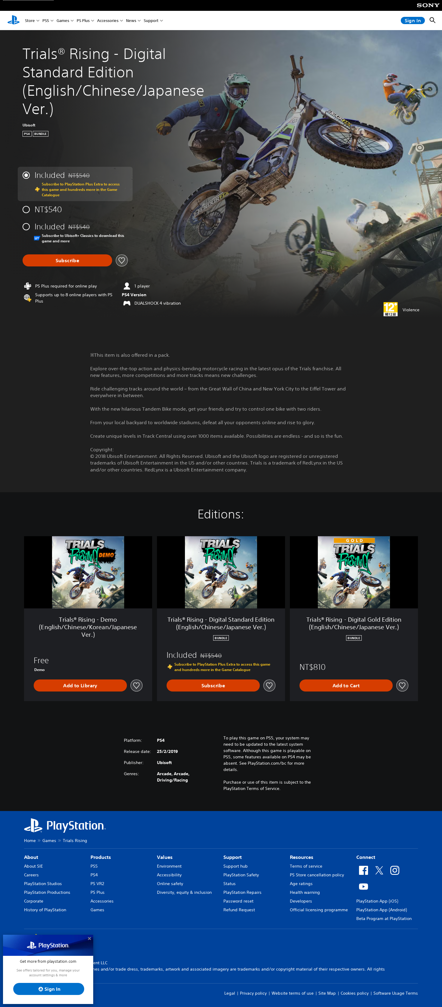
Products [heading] (101, 857)
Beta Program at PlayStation (384, 918)
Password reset (238, 901)
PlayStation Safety (241, 875)
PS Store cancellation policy (317, 875)
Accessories (107, 20)
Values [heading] (165, 857)
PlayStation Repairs (242, 892)
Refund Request (239, 909)
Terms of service (306, 866)
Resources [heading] (301, 857)
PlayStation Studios (43, 883)
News (131, 20)
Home (30, 840)
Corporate (33, 901)
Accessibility (169, 875)
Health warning (305, 892)
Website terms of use (293, 993)
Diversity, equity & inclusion (184, 892)
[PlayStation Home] (13, 20)
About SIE (33, 866)
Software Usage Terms (395, 993)
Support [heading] (232, 857)
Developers (301, 901)
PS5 (45, 20)
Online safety (170, 883)
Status (229, 883)
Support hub (235, 866)
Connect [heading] (365, 857)
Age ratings (301, 883)
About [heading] (31, 857)
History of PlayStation (45, 909)
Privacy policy (253, 993)
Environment (169, 866)
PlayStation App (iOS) (377, 901)
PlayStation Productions (47, 892)
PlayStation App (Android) (381, 909)
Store (30, 20)
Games (63, 20)
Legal (229, 993)
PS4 (94, 875)
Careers (31, 875)
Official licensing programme (319, 909)
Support (151, 20)
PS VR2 (97, 883)
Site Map (327, 993)
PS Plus (83, 20)
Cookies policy (355, 993)
